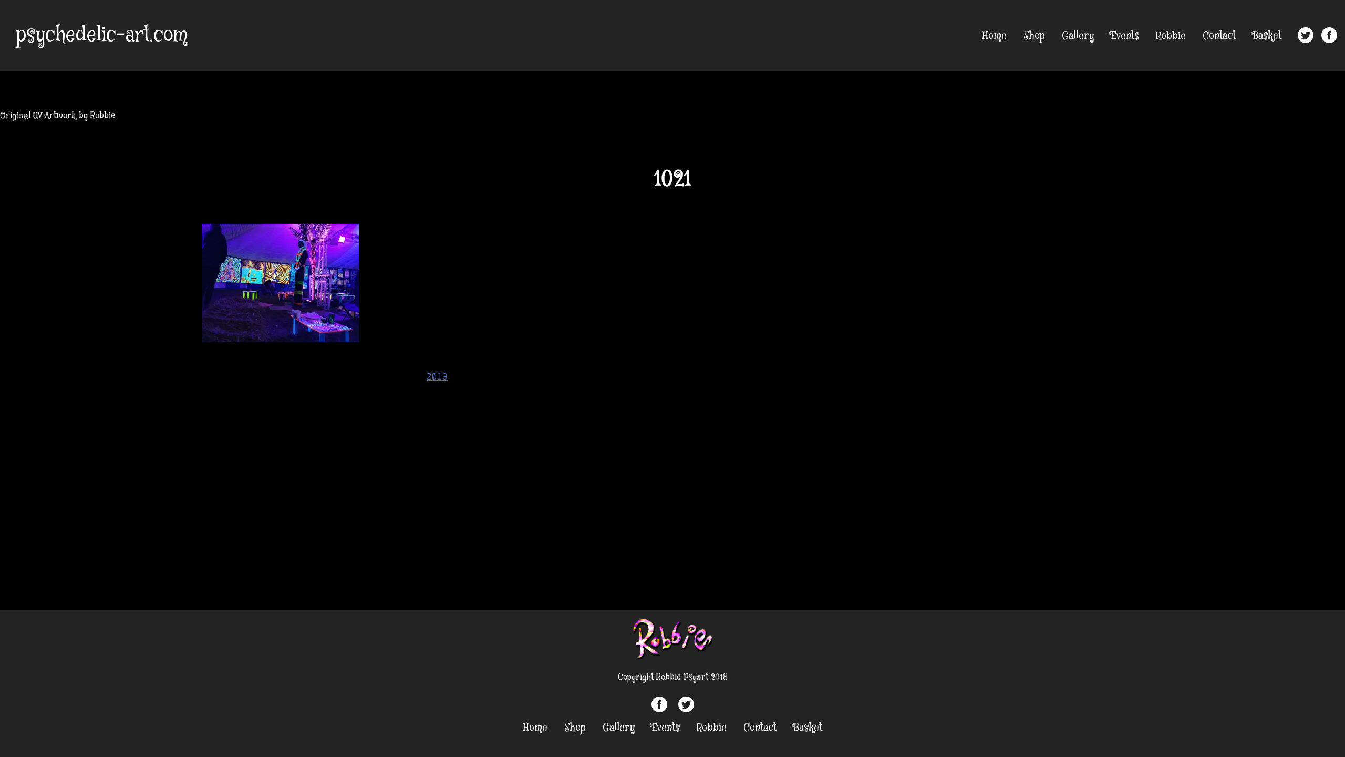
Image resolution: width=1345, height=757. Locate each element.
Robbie (1171, 36)
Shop (1034, 36)
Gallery (1078, 36)
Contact (1219, 36)
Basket (1267, 36)
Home (994, 36)
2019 (437, 376)
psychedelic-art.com (102, 35)
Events (1125, 36)
